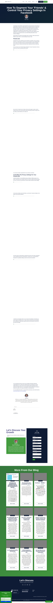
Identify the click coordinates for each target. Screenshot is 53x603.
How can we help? (35, 452)
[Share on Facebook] (25, 585)
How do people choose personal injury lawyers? (26, 483)
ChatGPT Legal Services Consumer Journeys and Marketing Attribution (40, 518)
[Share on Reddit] (29, 585)
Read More (12, 503)
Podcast (33, 1)
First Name (34, 436)
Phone (33, 444)
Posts (36, 1)
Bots (33, 591)
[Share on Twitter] (27, 585)
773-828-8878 (41, 1)
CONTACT (15, 592)
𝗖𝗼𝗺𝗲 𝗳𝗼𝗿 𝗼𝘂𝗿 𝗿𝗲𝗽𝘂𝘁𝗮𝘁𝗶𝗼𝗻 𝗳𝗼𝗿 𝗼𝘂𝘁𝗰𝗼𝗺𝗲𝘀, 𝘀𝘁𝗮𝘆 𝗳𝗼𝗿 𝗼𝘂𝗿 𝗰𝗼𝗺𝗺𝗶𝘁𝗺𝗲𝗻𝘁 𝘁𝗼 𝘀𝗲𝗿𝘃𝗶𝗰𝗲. (12, 485)
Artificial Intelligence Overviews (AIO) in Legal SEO (26, 551)
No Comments (28, 485)
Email (33, 447)
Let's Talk (45, 1)
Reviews (29, 1)
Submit (34, 459)
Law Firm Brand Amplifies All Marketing (12, 550)
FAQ (26, 1)
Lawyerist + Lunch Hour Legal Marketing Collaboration (26, 518)
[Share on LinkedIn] (23, 585)
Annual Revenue (35, 450)
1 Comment (14, 522)
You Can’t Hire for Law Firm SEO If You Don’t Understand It (40, 551)
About (23, 1)
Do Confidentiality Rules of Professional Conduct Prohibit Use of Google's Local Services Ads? (12, 519)
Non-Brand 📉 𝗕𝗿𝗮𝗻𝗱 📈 (40, 482)
